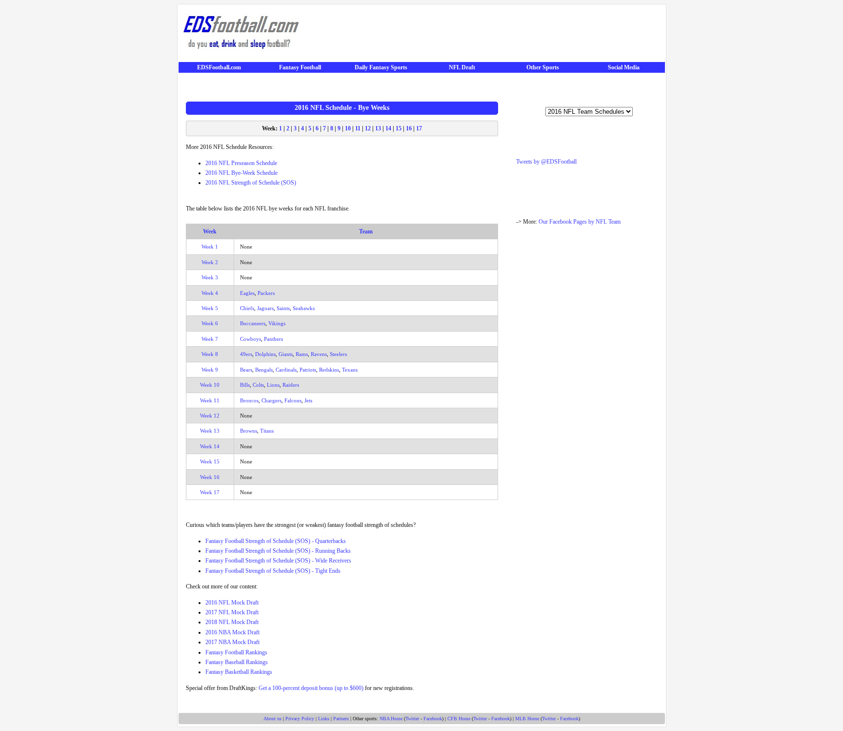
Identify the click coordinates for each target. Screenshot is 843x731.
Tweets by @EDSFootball (546, 161)
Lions (273, 385)
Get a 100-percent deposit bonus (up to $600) (311, 688)
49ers (246, 354)
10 (348, 128)
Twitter (412, 718)
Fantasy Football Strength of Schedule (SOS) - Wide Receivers (278, 560)
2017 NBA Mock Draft (232, 642)
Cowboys (250, 339)
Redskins (329, 370)
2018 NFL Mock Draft (232, 622)
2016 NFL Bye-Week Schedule (241, 172)
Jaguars (265, 308)
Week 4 (209, 293)
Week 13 (210, 431)
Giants (286, 354)
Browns (248, 431)
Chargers (271, 400)
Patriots (308, 370)
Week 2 (209, 262)
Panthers (273, 339)
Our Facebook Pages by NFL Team (580, 221)
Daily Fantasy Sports (381, 67)
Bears (246, 370)
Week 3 (209, 277)
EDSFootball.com (219, 67)
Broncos (249, 400)
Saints (283, 308)
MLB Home (527, 718)
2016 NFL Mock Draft (232, 602)
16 (409, 128)
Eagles (247, 293)
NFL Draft (462, 67)
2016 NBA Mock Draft (232, 632)
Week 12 (210, 415)
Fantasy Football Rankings (236, 652)
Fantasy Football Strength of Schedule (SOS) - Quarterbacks (275, 541)
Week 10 (210, 385)
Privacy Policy (299, 718)
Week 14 (210, 446)
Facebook (432, 718)
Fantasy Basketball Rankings (238, 671)
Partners (341, 718)
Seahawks (304, 308)
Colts (258, 385)
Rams (302, 354)
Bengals (264, 370)
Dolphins (265, 354)
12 (368, 128)
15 (398, 128)
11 (358, 128)
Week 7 (209, 339)
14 (388, 128)
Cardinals (286, 370)
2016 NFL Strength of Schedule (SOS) (250, 182)
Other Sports (542, 67)
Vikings (276, 323)
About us (272, 718)
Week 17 (210, 492)
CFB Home (458, 718)
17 (419, 128)
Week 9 (209, 370)
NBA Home (391, 718)
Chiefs (247, 308)
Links (323, 718)
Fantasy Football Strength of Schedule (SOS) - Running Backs (278, 550)
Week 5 (209, 308)
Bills (245, 385)
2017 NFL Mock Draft (232, 612)
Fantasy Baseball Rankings (236, 662)
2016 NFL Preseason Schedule (241, 163)
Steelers (338, 354)
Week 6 (209, 323)
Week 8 (209, 354)
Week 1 (209, 247)
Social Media (624, 67)
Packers (266, 293)
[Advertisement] (484, 35)
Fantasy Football (300, 67)
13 (378, 128)
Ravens (319, 354)
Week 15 (210, 461)
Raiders (290, 385)
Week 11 (210, 400)
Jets (308, 400)
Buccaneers (252, 323)
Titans (267, 431)
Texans (350, 370)
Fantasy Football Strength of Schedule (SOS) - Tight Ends (273, 570)
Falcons (292, 400)
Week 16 (210, 477)
